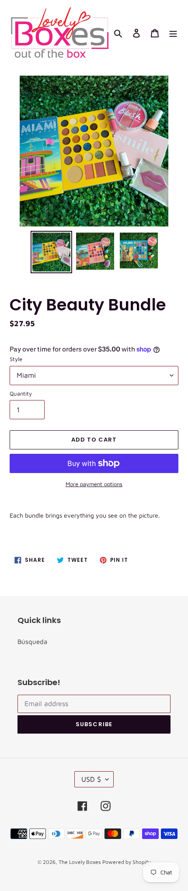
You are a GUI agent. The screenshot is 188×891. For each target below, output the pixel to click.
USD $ (91, 779)
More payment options (94, 483)
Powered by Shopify (126, 862)
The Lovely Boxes (80, 862)
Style (16, 358)
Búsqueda (32, 641)
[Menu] (173, 33)
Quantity (21, 393)
